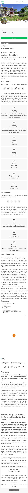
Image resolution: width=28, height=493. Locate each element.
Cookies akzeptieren (14, 490)
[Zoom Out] (26, 318)
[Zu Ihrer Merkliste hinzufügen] (22, 21)
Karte (3, 358)
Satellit (3, 360)
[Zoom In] (26, 316)
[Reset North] (26, 320)
